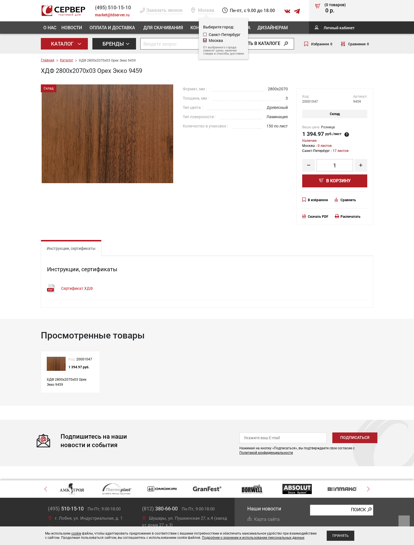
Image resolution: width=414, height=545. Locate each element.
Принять (340, 536)
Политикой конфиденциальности (266, 453)
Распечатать (350, 217)
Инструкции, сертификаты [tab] (71, 248)
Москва (216, 40)
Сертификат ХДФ (77, 288)
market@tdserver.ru (112, 14)
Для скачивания (163, 27)
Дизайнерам (272, 27)
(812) (160, 509)
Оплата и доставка (112, 27)
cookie (76, 533)
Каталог (63, 43)
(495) (66, 509)
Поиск (358, 509)
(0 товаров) (335, 8)
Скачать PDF (318, 217)
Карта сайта (267, 519)
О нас (49, 27)
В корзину (338, 180)
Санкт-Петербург (225, 34)
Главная (47, 60)
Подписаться (355, 437)
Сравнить (348, 200)
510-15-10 (113, 7)
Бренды (114, 43)
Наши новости (264, 509)
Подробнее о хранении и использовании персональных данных (253, 538)
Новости (71, 27)
